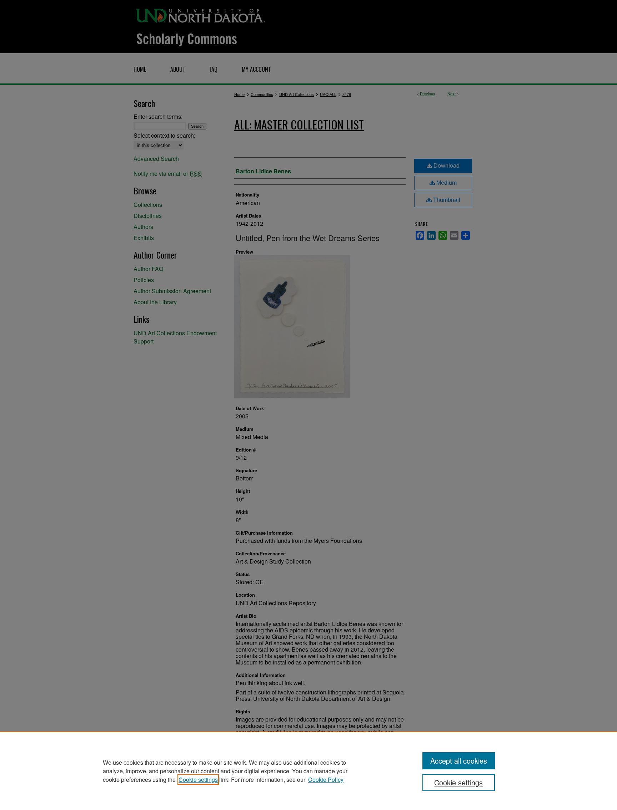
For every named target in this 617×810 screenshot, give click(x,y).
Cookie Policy (325, 779)
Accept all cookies (458, 760)
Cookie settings (198, 779)
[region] (308, 771)
